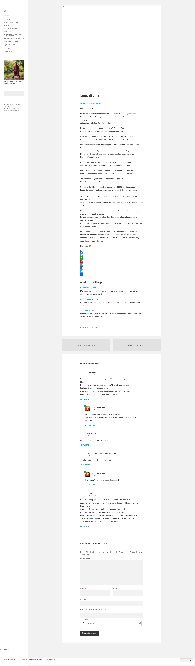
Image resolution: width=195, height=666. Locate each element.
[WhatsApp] (111, 258)
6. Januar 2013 (85, 328)
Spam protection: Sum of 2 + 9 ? (93, 609)
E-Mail (116, 589)
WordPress (16, 108)
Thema (96, 328)
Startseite (8, 19)
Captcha (85, 619)
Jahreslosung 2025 (12, 22)
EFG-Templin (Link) (11, 41)
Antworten (85, 399)
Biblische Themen (11, 28)
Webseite (83, 599)
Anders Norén (15, 110)
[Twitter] (111, 254)
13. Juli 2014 (91, 495)
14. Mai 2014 (96, 410)
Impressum (8, 51)
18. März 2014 (92, 374)
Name (83, 589)
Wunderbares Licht (88, 288)
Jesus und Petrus (87, 311)
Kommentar (85, 558)
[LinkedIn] (111, 267)
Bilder (6, 25)
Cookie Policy (39, 663)
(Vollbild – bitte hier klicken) (91, 103)
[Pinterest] (111, 261)
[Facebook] (111, 251)
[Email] (111, 264)
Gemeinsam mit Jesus (89, 299)
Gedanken (8, 31)
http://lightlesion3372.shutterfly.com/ (102, 454)
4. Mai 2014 (91, 436)
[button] (140, 623)
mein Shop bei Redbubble (14, 38)
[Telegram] (111, 271)
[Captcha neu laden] (140, 623)
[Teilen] (111, 274)
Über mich (8, 48)
